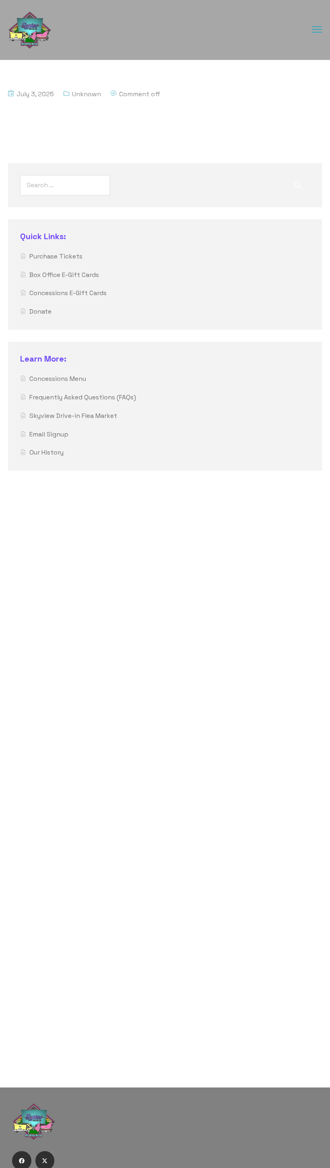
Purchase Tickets (55, 256)
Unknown (86, 94)
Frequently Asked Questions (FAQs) (82, 397)
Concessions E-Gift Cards (68, 293)
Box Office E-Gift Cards (64, 275)
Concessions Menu (57, 378)
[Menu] (317, 29)
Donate (40, 311)
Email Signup (48, 434)
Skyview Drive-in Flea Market (73, 415)
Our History (46, 452)
